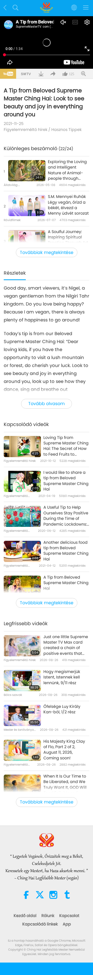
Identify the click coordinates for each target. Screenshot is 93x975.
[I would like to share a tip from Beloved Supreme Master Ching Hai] (22, 481)
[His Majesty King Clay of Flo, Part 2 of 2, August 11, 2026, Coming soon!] (22, 750)
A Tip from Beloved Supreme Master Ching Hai (66, 583)
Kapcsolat (69, 915)
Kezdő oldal (25, 915)
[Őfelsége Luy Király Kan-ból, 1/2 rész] (22, 715)
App (67, 924)
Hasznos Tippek (66, 129)
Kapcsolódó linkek (40, 924)
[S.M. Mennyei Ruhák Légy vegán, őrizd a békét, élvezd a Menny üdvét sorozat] (26, 205)
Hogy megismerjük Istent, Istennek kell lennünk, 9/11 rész (61, 677)
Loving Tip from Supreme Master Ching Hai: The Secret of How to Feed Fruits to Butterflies (66, 446)
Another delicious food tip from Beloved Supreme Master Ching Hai (66, 551)
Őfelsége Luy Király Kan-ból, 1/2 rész (61, 709)
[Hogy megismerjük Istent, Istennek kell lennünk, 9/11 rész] (22, 680)
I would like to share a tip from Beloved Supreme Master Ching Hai (66, 481)
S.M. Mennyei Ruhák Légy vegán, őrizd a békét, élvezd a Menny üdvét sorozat (68, 205)
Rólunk (47, 915)
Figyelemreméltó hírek (25, 129)
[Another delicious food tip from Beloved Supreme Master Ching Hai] (22, 551)
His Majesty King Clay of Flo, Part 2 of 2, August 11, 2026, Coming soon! (64, 750)
